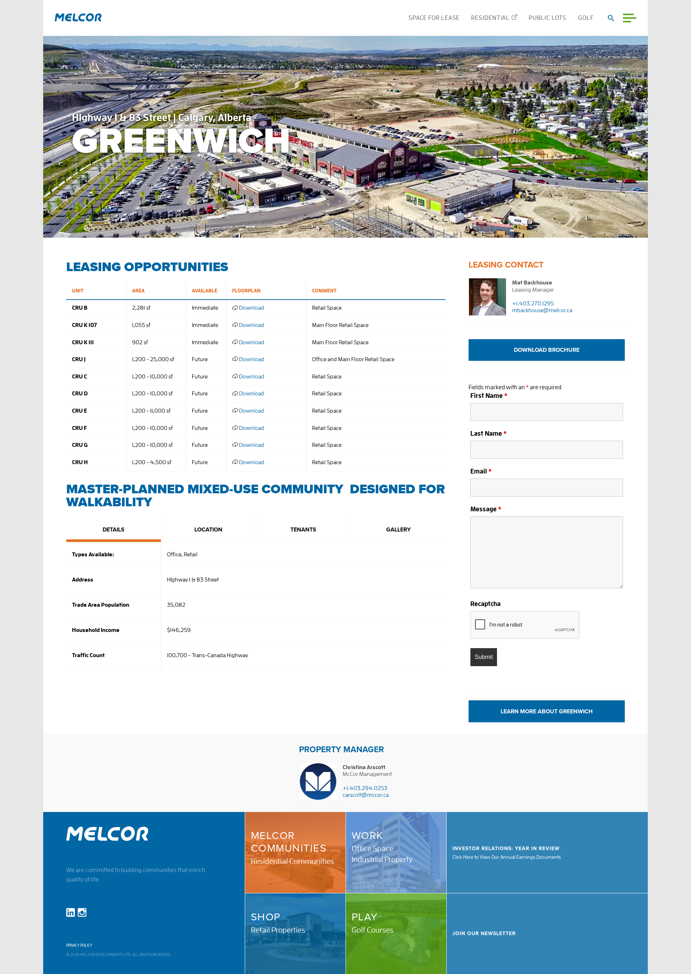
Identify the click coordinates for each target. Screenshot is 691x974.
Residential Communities (292, 861)
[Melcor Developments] (78, 18)
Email (481, 471)
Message (485, 509)
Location (208, 529)
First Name (488, 395)
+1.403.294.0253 (365, 788)
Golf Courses (372, 930)
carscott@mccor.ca (366, 795)
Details (114, 529)
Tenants (303, 529)
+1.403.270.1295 (533, 303)
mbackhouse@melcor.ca (542, 310)
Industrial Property (382, 859)
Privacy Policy (79, 945)
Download (251, 308)
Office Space (372, 849)
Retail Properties (278, 930)
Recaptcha (485, 604)
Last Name (488, 433)
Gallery (398, 529)
